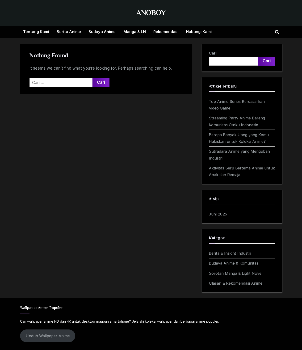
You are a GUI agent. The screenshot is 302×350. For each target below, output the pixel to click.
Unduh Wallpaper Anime (48, 335)
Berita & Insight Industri (230, 253)
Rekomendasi (165, 31)
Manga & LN (134, 31)
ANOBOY (151, 12)
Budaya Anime (102, 31)
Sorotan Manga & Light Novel (235, 273)
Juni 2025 (218, 214)
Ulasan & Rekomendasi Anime (235, 283)
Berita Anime (69, 31)
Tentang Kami (36, 31)
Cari (213, 53)
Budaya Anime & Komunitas (233, 263)
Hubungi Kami (199, 31)
